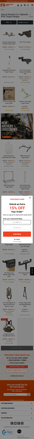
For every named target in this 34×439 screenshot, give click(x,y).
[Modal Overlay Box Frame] (17, 219)
